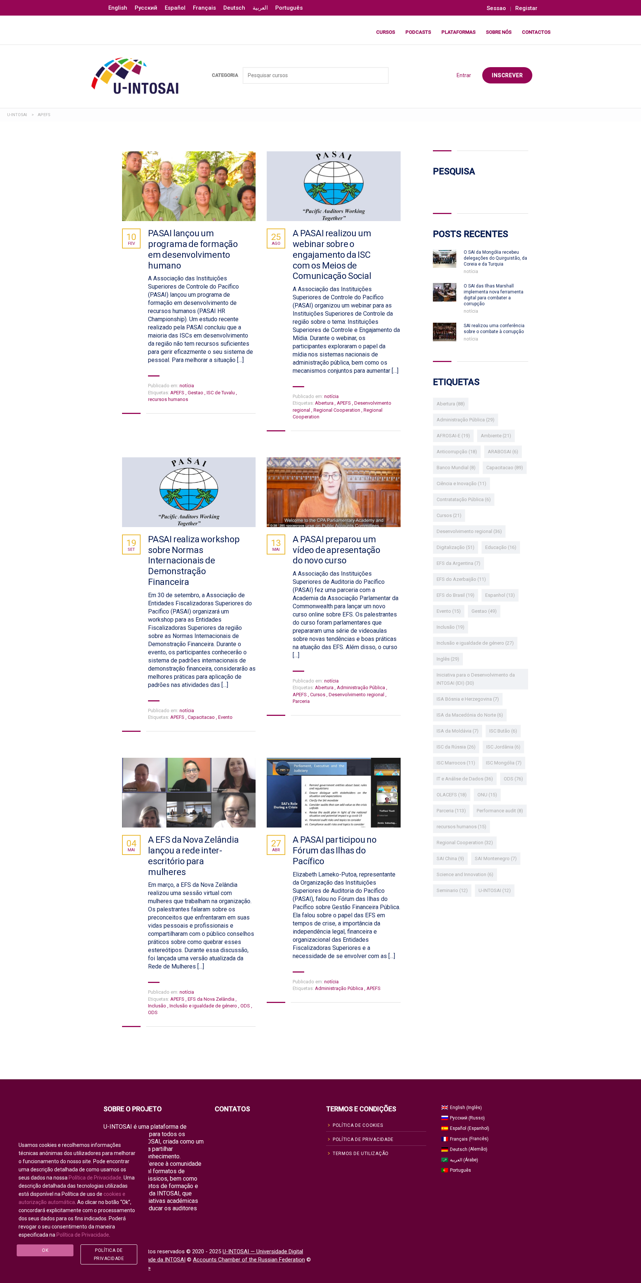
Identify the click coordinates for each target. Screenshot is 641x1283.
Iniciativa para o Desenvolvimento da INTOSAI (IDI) (476, 679)
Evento (225, 717)
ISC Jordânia (503, 747)
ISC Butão (503, 731)
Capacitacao (202, 717)
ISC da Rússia (456, 747)
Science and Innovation (465, 874)
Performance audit (500, 810)
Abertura (325, 403)
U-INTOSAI (495, 890)
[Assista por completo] (189, 186)
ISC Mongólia (504, 763)
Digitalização (455, 547)
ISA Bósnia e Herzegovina (468, 699)
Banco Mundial (456, 467)
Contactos (536, 32)
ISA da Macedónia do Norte (470, 715)
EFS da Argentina (458, 563)
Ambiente (496, 435)
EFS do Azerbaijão (461, 579)
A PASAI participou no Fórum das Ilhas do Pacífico (335, 850)
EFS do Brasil (455, 595)
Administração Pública (361, 687)
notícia (187, 385)
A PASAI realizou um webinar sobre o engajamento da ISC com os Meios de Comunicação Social (332, 254)
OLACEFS (452, 794)
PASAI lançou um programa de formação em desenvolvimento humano (193, 249)
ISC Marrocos (456, 763)
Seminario (452, 890)
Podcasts (418, 32)
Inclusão (157, 1006)
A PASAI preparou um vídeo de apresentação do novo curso (336, 550)
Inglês (448, 659)
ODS (245, 1006)
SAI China (450, 858)
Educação (500, 547)
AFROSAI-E (453, 435)
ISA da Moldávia (458, 731)
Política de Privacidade (95, 1178)
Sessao (496, 8)
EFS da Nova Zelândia (212, 999)
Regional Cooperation (337, 410)
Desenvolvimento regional (357, 694)
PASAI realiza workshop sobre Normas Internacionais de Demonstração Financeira (194, 560)
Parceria (301, 701)
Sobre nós (499, 32)
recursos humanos (168, 399)
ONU (487, 794)
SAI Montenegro (496, 858)
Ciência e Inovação (461, 483)
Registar (526, 8)
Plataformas (458, 32)
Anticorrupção (457, 451)
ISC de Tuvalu (221, 392)
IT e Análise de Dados (465, 779)
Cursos (385, 32)
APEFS (177, 392)
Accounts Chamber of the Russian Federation (249, 1259)
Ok (45, 1250)
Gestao (196, 392)
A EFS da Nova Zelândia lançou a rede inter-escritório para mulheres (193, 856)
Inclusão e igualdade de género (204, 1006)
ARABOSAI (503, 451)
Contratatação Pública (464, 499)
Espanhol (500, 595)
